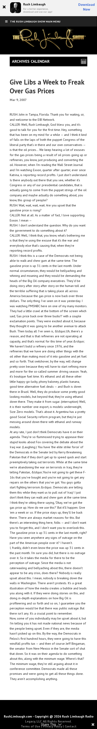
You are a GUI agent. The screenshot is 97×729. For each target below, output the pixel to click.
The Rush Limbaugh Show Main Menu (35, 21)
